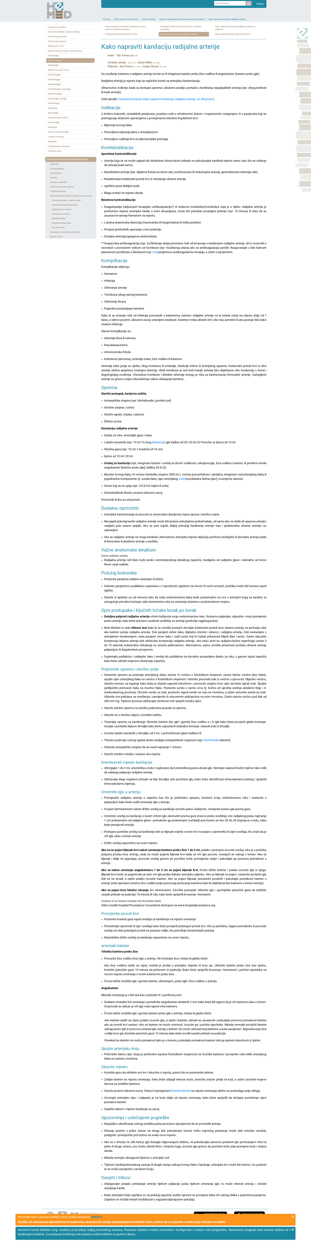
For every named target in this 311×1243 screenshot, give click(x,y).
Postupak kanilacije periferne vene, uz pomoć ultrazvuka (181, 28)
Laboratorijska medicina (59, 146)
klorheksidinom (180, 1090)
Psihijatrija (53, 108)
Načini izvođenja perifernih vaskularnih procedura (181, 19)
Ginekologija (53, 122)
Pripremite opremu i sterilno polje (66, 200)
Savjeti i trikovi (56, 236)
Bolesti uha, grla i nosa (58, 70)
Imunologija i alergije (57, 98)
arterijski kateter (59, 218)
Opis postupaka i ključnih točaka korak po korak (71, 196)
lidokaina (157, 442)
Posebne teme (54, 151)
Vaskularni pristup (129, 99)
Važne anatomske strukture (62, 187)
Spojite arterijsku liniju (61, 223)
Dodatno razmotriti (58, 182)
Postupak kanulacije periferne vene (121, 34)
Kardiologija (53, 65)
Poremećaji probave (57, 41)
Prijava (260, 3)
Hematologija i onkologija (59, 89)
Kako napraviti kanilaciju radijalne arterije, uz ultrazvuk (235, 28)
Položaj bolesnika (58, 191)
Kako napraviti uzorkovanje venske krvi (232, 34)
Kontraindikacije (57, 169)
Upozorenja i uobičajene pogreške (65, 232)
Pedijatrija (52, 127)
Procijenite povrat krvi (61, 214)
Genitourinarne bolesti (58, 117)
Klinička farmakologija (58, 132)
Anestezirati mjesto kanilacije (64, 205)
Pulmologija (53, 55)
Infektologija (53, 103)
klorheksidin (211, 740)
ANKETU (96, 1217)
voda (182, 478)
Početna (106, 19)
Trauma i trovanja (56, 137)
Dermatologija (54, 84)
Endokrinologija (55, 94)
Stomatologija (54, 74)
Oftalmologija (54, 79)
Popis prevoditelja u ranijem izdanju (64, 32)
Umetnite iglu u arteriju (62, 209)
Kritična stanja (148, 19)
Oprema (53, 178)
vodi (154, 252)
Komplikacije (55, 173)
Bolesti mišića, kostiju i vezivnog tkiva (65, 51)
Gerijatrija (52, 141)
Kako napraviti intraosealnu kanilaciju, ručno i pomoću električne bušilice (125, 28)
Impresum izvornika (57, 27)
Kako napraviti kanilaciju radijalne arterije (227, 19)
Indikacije (54, 164)
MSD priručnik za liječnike (126, 19)
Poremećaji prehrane (57, 36)
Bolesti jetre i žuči (56, 46)
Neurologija (53, 113)
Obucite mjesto (58, 227)
